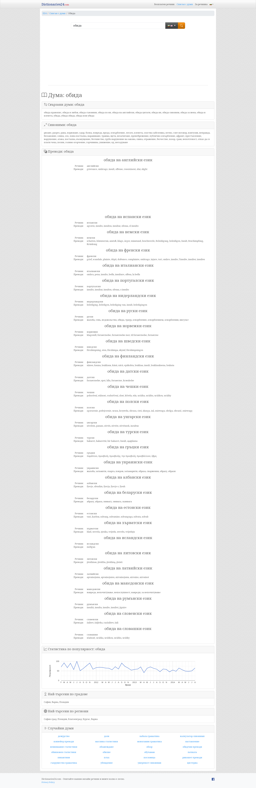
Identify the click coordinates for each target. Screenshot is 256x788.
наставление (192, 741)
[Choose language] (171, 25)
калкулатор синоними (192, 736)
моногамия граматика (149, 741)
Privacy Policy (48, 782)
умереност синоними (149, 762)
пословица (149, 757)
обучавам (149, 752)
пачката (192, 752)
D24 (45, 13)
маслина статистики (106, 741)
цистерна (192, 762)
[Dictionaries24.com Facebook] (213, 778)
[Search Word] (181, 25)
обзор (149, 746)
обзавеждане (106, 746)
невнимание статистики (63, 746)
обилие (107, 752)
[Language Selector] (211, 4)
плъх (106, 757)
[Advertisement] (128, 58)
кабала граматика (149, 736)
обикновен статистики (63, 752)
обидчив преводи (192, 746)
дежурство (63, 736)
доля (106, 736)
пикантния (64, 757)
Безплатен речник (164, 4)
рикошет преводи (192, 757)
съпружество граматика (64, 762)
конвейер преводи (64, 741)
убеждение (107, 762)
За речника (201, 4)
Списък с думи (185, 4)
